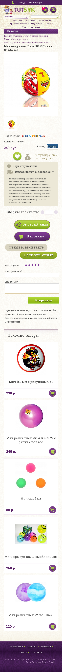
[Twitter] (30, 136)
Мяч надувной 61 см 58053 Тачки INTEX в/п (26, 42)
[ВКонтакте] (26, 136)
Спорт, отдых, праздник (36, 36)
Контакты (35, 27)
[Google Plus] (44, 136)
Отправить (43, 300)
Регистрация (35, 2)
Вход (22, 2)
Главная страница (13, 36)
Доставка (30, 20)
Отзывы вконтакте (26, 247)
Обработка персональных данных (25, 23)
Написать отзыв (38, 254)
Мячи (7, 39)
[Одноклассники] (33, 136)
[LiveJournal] (40, 136)
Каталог (31, 646)
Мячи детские (19, 39)
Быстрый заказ (35, 224)
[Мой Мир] (37, 136)
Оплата (23, 652)
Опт (24, 27)
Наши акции (45, 20)
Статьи (49, 23)
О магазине (16, 20)
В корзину (35, 236)
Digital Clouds (48, 662)
